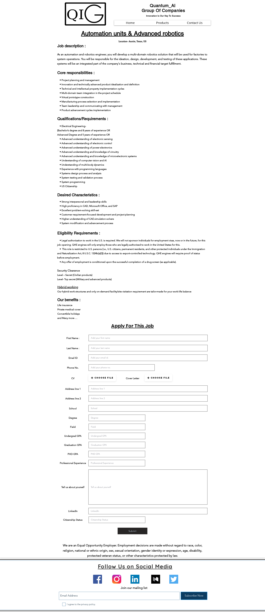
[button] (102, 377)
